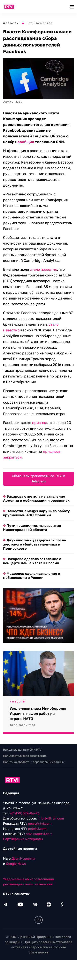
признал (39, 422)
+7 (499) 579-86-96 (25, 813)
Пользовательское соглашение (25, 756)
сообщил (25, 142)
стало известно (43, 269)
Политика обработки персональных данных (33, 762)
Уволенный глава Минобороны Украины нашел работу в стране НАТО (38, 713)
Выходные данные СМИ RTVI (22, 749)
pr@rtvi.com (37, 829)
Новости (11, 23)
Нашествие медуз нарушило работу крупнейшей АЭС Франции (36, 513)
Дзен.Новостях (23, 858)
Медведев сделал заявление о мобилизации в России (31, 575)
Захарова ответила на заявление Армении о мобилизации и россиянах (36, 498)
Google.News (16, 864)
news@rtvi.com (39, 823)
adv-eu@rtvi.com (39, 834)
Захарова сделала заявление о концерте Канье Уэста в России (32, 561)
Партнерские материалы (23, 839)
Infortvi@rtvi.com (51, 818)
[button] (72, 7)
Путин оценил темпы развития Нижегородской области (32, 528)
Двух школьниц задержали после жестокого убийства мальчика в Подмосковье (34, 544)
